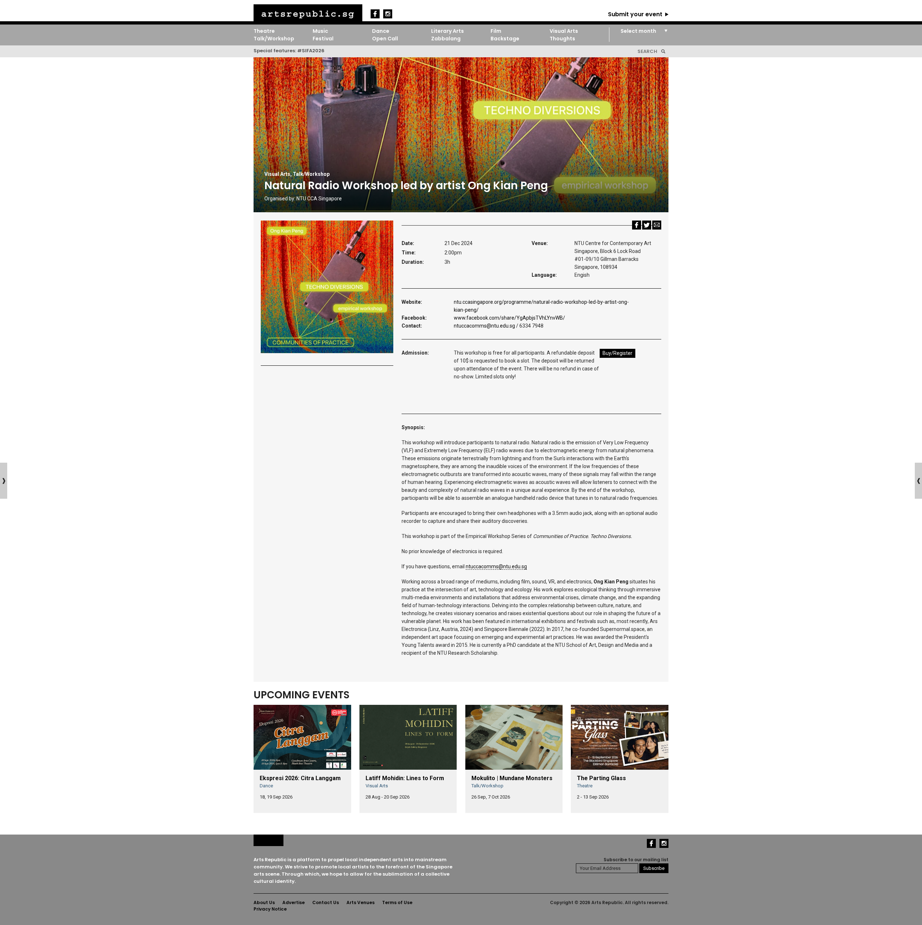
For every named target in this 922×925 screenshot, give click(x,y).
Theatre (264, 31)
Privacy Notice (270, 909)
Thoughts (562, 38)
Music (320, 31)
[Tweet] (646, 224)
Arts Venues (360, 902)
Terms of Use (397, 902)
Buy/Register (617, 353)
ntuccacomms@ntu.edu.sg (484, 326)
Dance (380, 31)
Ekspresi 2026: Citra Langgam (300, 778)
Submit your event (635, 14)
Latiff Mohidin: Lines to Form (405, 778)
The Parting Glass (601, 778)
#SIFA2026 (311, 50)
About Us (264, 902)
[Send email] (656, 224)
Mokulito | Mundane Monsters (511, 778)
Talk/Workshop (274, 38)
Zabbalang (446, 38)
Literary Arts (447, 31)
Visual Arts (564, 31)
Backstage (505, 38)
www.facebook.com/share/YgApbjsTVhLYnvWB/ (509, 318)
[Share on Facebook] (636, 224)
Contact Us (325, 902)
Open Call (385, 38)
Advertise (293, 902)
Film (496, 31)
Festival (323, 38)
